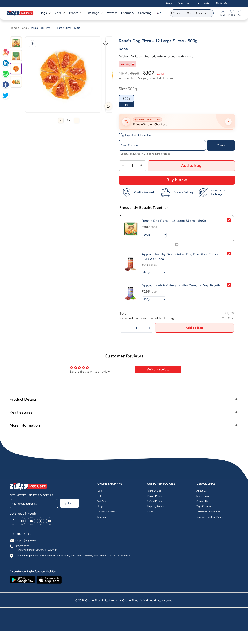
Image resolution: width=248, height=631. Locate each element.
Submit (70, 503)
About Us (201, 490)
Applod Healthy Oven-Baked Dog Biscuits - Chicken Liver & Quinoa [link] (181, 256)
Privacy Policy (154, 496)
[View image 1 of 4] (16, 42)
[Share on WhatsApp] (5, 74)
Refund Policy (154, 501)
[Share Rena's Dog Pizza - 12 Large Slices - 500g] (108, 106)
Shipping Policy (155, 506)
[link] (131, 228)
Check (221, 145)
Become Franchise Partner (210, 516)
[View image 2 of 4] (16, 55)
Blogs (169, 3)
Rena (23, 28)
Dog (99, 490)
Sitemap (101, 516)
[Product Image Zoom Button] (32, 44)
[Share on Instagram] (5, 52)
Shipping (143, 78)
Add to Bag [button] (194, 328)
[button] (45, 13)
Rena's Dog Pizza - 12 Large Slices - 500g (55, 28)
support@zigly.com (26, 540)
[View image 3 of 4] (16, 68)
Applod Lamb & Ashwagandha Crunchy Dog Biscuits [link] (181, 285)
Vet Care (101, 501)
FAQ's (150, 511)
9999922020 (36, 548)
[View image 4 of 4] (16, 82)
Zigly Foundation (205, 506)
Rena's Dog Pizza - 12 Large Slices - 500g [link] (174, 221)
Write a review (158, 369)
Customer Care (21, 534)
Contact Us (223, 3)
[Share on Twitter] (5, 96)
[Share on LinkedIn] (5, 63)
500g (126, 99)
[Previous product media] (61, 120)
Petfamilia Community (208, 511)
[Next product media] (76, 120)
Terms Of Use (154, 490)
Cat (99, 496)
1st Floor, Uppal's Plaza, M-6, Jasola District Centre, (43, 555)
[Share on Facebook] (5, 85)
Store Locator (184, 3)
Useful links (205, 484)
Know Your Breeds (107, 511)
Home (13, 28)
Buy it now (176, 180)
